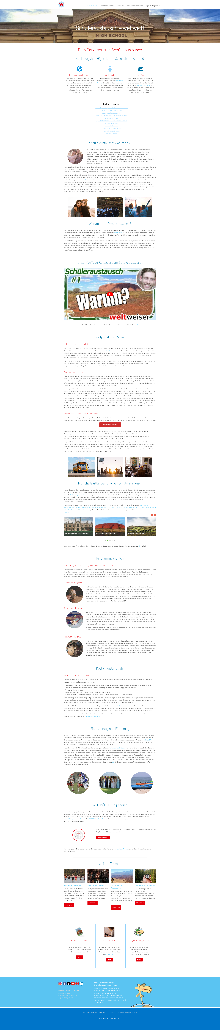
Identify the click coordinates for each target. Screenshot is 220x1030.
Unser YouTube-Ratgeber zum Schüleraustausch (111, 115)
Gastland (109, 351)
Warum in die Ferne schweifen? (112, 113)
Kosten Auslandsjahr (111, 126)
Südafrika (82, 510)
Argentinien (96, 507)
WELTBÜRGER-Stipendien (111, 131)
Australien (85, 507)
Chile (108, 507)
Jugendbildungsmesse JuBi (72, 819)
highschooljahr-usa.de (77, 495)
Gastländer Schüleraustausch (145, 885)
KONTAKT (94, 1013)
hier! (136, 325)
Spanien (73, 510)
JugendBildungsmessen (143, 85)
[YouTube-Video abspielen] (110, 294)
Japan (142, 507)
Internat (83, 180)
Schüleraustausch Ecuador (137, 534)
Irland (91, 507)
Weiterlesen (69, 905)
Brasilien (103, 507)
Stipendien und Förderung (96, 885)
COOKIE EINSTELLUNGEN (128, 1013)
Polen (154, 507)
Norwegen (148, 507)
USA (141, 505)
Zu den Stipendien (103, 837)
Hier (113, 762)
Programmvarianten (111, 123)
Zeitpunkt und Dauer (111, 118)
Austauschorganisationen (93, 716)
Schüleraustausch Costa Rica (106, 534)
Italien (138, 507)
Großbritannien (76, 507)
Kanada (146, 505)
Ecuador (125, 507)
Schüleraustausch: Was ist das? (111, 110)
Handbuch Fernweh (125, 706)
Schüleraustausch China (72, 534)
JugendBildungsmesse (65, 998)
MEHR (79, 957)
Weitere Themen (111, 134)
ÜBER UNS (86, 1013)
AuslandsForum (110, 954)
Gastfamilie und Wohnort (72, 885)
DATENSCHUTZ (114, 1013)
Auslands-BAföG (148, 740)
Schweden (67, 510)
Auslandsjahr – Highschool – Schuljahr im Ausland (111, 108)
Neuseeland (67, 507)
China (112, 507)
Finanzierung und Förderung (111, 128)
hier (140, 546)
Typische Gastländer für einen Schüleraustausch (111, 121)
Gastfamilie (118, 233)
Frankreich (131, 507)
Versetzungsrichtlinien (110, 425)
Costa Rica (118, 507)
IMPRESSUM (103, 1013)
